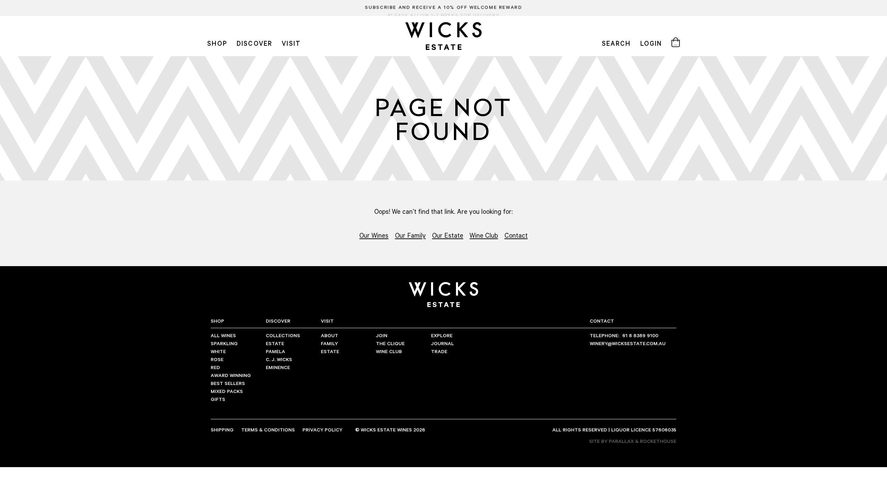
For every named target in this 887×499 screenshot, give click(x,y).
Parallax (621, 441)
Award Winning (231, 375)
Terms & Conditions (268, 429)
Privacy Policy (322, 429)
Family (329, 343)
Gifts (218, 399)
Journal (442, 343)
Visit (291, 43)
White (218, 351)
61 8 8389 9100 (624, 335)
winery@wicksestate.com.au (628, 343)
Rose (217, 359)
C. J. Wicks (279, 359)
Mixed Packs (227, 391)
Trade (439, 351)
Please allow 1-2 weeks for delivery (443, 8)
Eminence (278, 367)
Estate (275, 343)
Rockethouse (658, 441)
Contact (516, 235)
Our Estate (447, 235)
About (329, 335)
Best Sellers (228, 383)
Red (215, 367)
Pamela (275, 351)
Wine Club (483, 235)
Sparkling (224, 343)
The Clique (390, 343)
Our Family (410, 235)
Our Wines (373, 235)
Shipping (222, 429)
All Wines (223, 335)
